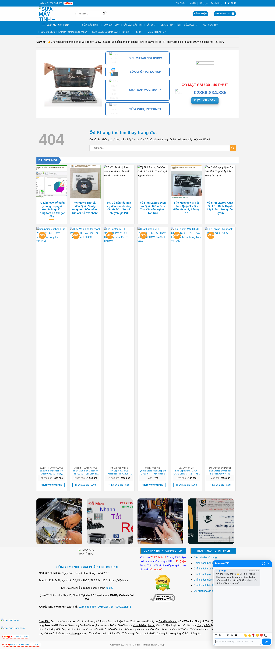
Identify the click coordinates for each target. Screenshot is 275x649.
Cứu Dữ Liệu (48, 32)
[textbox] (237, 642)
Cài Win (151, 25)
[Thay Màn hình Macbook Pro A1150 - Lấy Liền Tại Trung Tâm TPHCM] (85, 346)
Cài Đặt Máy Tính (133, 25)
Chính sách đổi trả (204, 579)
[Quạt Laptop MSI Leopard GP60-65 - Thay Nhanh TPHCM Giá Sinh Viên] (153, 346)
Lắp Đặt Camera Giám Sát (73, 32)
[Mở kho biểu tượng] (269, 635)
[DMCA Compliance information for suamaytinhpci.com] (162, 597)
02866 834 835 (20, 636)
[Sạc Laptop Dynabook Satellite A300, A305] (220, 346)
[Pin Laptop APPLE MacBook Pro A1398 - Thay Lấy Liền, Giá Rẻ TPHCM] (119, 346)
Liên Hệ (192, 3)
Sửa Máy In (190, 25)
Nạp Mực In (209, 25)
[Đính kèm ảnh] (216, 635)
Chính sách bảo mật (205, 563)
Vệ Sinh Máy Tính (170, 25)
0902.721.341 (123, 606)
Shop (139, 32)
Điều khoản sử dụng (205, 557)
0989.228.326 (105, 606)
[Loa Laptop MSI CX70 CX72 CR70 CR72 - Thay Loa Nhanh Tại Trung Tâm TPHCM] (186, 346)
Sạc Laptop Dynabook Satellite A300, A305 (220, 472)
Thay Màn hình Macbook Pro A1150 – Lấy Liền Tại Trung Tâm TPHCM (85, 472)
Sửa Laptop (111, 25)
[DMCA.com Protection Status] (162, 582)
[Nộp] (104, 14)
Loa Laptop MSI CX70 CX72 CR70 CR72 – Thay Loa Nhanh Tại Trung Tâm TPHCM (186, 472)
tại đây (109, 588)
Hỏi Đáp (126, 32)
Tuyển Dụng (216, 3)
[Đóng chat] (268, 563)
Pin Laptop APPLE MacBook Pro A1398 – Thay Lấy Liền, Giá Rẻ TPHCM (119, 472)
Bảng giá (203, 3)
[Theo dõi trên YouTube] (235, 3)
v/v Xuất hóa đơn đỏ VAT (208, 591)
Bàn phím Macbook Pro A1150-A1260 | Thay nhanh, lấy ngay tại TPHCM (51, 472)
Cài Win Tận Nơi (189, 621)
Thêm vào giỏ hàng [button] (51, 485)
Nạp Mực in (47, 625)
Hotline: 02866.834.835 (50, 3)
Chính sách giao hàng (206, 574)
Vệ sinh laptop (157, 32)
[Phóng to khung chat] (263, 563)
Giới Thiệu (180, 3)
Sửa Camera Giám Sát (105, 32)
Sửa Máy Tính (90, 25)
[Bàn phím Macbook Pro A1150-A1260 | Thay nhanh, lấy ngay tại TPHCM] (51, 346)
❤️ (261, 635)
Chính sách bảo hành (206, 585)
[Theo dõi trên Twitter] (228, 3)
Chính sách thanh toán (206, 568)
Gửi (266, 642)
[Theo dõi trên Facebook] (225, 3)
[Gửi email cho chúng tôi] (232, 3)
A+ (231, 635)
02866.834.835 (87, 606)
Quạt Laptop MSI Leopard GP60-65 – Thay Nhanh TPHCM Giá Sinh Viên (153, 472)
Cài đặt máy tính (168, 621)
